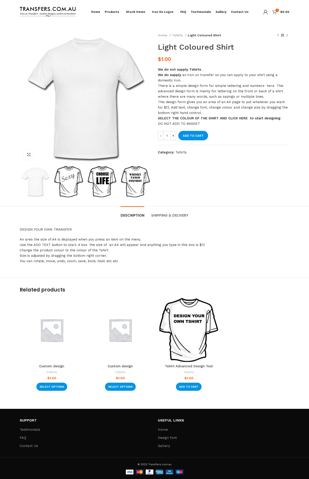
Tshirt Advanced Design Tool (189, 366)
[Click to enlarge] (28, 154)
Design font (167, 438)
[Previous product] (278, 35)
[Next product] (287, 35)
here (270, 86)
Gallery (164, 446)
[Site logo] (48, 11)
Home (163, 35)
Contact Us (29, 446)
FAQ (23, 438)
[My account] (265, 11)
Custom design (51, 366)
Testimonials (30, 430)
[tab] (132, 213)
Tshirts (178, 35)
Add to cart (193, 135)
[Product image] (189, 330)
